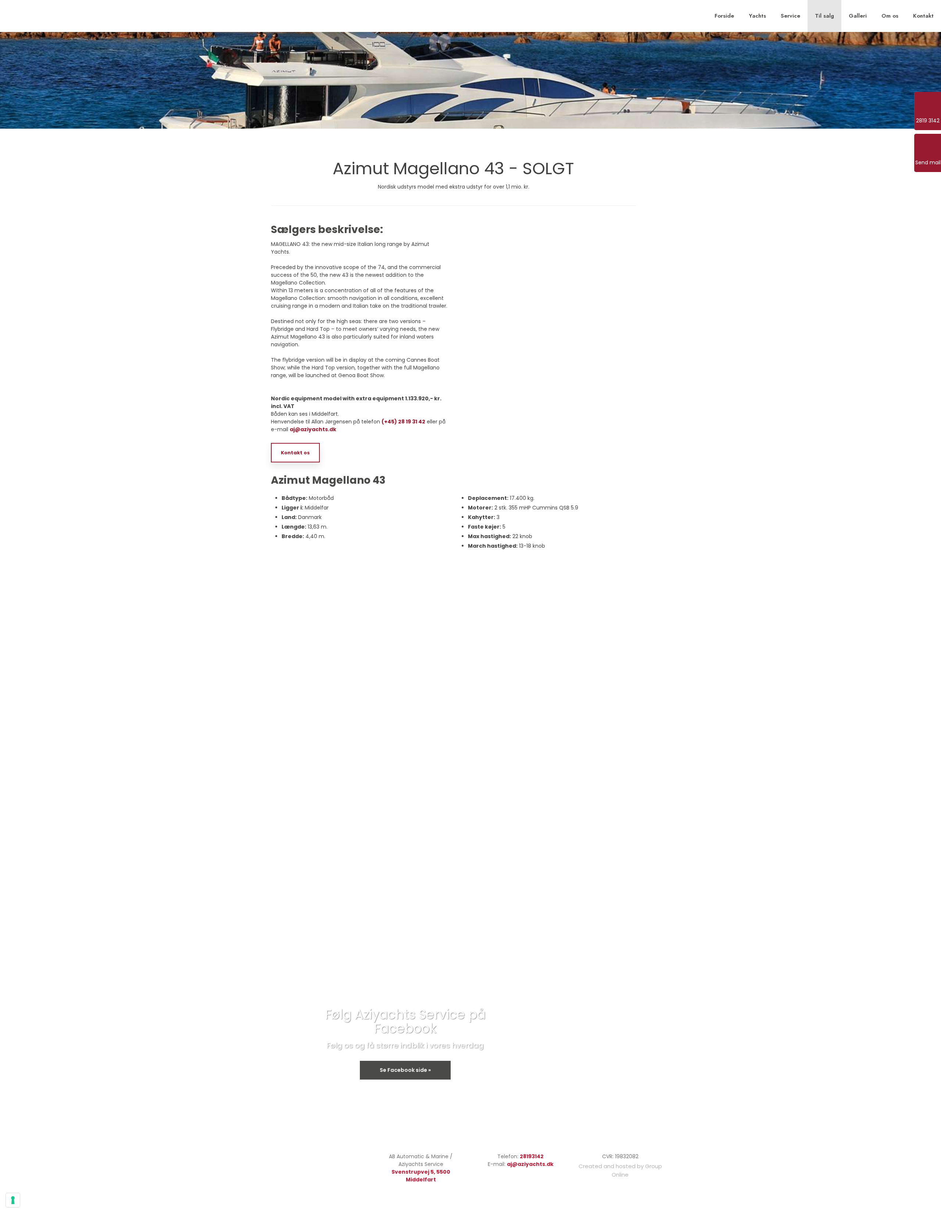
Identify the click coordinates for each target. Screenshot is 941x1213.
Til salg (824, 16)
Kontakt (923, 16)
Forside (724, 16)
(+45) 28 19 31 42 (403, 421)
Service (790, 16)
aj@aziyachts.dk (313, 429)
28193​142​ (532, 1156)
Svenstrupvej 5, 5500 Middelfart (420, 1175)
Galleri (858, 16)
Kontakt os (295, 452)
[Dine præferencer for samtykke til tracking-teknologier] (13, 1200)
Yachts (757, 16)
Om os (889, 16)
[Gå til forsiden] (46, 15)
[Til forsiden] (307, 1160)
